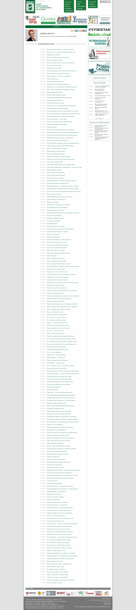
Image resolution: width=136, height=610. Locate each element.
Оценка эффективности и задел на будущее (57, 207)
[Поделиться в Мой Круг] (79, 31)
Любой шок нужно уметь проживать (55, 285)
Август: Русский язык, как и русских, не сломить (58, 440)
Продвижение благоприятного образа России (57, 183)
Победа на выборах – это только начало (56, 357)
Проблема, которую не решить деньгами (56, 346)
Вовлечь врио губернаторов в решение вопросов (58, 253)
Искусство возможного (61, 601)
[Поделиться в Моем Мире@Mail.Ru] (76, 31)
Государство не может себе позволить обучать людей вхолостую (62, 432)
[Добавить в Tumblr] (83, 31)
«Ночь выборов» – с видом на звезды (55, 363)
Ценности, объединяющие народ (54, 92)
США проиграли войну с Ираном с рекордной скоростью (101, 129)
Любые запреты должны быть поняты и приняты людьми (60, 558)
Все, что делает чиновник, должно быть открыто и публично (61, 338)
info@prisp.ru (107, 603)
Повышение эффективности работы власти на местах (59, 196)
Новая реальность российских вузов (55, 521)
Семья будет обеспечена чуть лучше (55, 81)
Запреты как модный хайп (53, 456)
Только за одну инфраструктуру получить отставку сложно (61, 164)
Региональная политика (39, 608)
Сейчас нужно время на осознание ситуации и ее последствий (61, 290)
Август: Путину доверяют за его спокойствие (57, 572)
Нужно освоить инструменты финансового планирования (60, 129)
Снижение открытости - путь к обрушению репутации (60, 507)
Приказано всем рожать (52, 389)
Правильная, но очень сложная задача (56, 226)
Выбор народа (51, 603)
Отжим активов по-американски (54, 483)
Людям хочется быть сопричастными (55, 301)
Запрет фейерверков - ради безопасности (56, 491)
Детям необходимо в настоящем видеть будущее (58, 542)
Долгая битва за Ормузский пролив (101, 108)
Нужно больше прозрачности (54, 387)
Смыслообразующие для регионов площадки (57, 108)
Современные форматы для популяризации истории (59, 376)
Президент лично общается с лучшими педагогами (59, 239)
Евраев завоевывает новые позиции (55, 566)
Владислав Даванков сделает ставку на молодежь (58, 328)
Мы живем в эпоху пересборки (54, 215)
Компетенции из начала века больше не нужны (58, 325)
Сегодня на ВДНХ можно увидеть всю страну (57, 349)
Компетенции (29, 601)
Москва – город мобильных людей (55, 312)
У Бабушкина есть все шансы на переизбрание (58, 277)
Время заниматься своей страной (54, 561)
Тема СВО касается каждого (53, 499)
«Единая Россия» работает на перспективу (57, 287)
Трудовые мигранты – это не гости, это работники (59, 76)
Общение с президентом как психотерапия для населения (60, 336)
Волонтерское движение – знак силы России (57, 505)
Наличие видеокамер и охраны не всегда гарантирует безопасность (63, 111)
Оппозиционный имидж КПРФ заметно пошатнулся (59, 97)
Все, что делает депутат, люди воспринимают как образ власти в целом (64, 191)
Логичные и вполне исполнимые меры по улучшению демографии (63, 188)
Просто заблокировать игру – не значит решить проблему (60, 116)
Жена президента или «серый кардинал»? (57, 430)
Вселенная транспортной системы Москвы (57, 314)
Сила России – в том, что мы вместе (55, 330)
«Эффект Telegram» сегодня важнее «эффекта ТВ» (101, 114)
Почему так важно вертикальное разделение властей (101, 126)
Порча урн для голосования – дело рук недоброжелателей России (62, 304)
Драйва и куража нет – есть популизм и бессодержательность (102, 111)
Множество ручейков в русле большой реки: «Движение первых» (62, 488)
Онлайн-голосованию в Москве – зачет (56, 550)
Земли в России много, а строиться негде (100, 101)
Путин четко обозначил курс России (55, 293)
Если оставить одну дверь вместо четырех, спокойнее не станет (62, 341)
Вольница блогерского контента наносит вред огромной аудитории (63, 132)
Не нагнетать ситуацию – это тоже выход (56, 119)
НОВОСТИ (67, 4)
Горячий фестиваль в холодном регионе (56, 199)
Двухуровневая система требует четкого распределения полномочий (63, 212)
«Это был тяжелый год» (52, 480)
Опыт (60, 599)
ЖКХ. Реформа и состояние (33, 604)
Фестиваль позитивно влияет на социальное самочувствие (61, 62)
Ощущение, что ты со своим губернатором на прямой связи (61, 105)
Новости (28, 599)
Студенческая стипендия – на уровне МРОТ (57, 577)
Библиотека (29, 608)
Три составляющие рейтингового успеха (56, 320)
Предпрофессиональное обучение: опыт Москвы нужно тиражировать (63, 470)
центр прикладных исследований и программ (44, 6)
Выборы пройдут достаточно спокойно (56, 151)
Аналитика (34, 599)
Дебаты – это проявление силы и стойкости (57, 148)
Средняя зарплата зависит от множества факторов (59, 156)
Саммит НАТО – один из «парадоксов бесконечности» (60, 392)
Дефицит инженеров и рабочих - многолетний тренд (59, 513)
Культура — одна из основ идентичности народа (58, 446)
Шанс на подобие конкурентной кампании (57, 451)
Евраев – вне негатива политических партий (57, 574)
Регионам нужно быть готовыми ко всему (57, 242)
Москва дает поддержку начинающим (56, 153)
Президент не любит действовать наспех (56, 403)
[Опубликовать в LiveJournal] (74, 31)
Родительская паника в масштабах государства (58, 454)
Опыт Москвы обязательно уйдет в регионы (57, 279)
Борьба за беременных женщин (54, 170)
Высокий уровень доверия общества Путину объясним (60, 531)
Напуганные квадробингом (53, 237)
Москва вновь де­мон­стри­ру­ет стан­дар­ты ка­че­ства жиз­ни (60, 478)
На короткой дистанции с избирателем (56, 569)
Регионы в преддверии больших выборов (56, 261)
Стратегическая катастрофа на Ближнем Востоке (101, 93)
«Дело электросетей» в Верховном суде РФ (100, 90)
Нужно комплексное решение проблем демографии (59, 379)
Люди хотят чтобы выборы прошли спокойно (57, 245)
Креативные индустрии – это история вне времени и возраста (61, 180)
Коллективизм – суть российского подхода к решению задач (61, 52)
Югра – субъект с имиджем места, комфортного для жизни (61, 89)
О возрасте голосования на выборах (55, 497)
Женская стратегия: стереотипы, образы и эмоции (58, 545)
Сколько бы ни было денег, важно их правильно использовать (61, 274)
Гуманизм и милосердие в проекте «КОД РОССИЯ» (59, 121)
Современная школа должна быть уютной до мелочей (59, 526)
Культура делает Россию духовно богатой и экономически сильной (62, 282)
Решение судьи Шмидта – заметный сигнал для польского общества (63, 266)
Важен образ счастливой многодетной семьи (57, 140)
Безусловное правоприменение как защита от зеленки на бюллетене (63, 296)
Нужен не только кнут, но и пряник (55, 178)
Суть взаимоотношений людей (54, 65)
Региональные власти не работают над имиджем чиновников (61, 448)
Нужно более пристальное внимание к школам (58, 435)
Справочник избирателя (40, 603)
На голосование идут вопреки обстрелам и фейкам (59, 539)
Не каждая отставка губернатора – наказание (57, 231)
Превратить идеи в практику (53, 54)
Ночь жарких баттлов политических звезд (57, 368)
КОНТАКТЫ (80, 8)
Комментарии (41, 599)
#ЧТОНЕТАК (60, 606)
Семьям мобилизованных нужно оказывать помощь (59, 534)
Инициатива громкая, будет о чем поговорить (57, 502)
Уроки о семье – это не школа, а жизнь (56, 317)
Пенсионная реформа (51, 608)
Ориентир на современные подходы (55, 218)
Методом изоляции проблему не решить (56, 95)
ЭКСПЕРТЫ (92, 4)
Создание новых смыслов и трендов (55, 103)
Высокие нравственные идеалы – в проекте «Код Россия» (60, 49)
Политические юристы (32, 606)
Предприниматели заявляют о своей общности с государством (61, 416)
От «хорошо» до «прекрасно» (54, 220)
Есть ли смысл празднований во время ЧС (57, 247)
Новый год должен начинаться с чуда (55, 333)
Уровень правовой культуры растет (55, 100)
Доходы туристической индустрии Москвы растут (58, 462)
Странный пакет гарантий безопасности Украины (58, 384)
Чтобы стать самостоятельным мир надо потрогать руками (60, 405)
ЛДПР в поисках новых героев (54, 494)
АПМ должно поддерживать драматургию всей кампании (60, 580)
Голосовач (60, 608)
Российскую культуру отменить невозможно (57, 360)
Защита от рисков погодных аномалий (56, 269)
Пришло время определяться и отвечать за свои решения (60, 438)
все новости (99, 118)
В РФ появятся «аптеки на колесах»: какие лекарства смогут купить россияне (102, 132)
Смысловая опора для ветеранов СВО (55, 172)
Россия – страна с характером (54, 352)
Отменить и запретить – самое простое (56, 459)
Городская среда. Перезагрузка (49, 604)
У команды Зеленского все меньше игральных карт (59, 510)
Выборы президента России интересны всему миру (59, 298)
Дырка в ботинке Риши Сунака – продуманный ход (59, 564)
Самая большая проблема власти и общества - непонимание (61, 553)
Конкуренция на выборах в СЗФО (102, 95)
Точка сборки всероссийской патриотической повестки (101, 105)
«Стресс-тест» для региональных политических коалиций (102, 86)
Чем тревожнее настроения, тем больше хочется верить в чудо (61, 344)
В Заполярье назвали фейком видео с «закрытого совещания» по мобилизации (102, 138)
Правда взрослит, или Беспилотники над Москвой (59, 413)
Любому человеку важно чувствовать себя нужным (59, 411)
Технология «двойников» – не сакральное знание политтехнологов (63, 373)
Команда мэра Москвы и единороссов (56, 258)
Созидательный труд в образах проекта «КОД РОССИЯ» (60, 145)
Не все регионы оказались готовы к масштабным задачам (60, 229)
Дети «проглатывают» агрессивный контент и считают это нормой (62, 421)
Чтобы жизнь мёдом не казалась (54, 582)
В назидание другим (52, 127)
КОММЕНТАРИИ (69, 10)
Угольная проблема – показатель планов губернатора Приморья (62, 523)
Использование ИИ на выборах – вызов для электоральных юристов (63, 143)
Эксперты (55, 599)
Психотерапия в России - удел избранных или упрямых (60, 486)
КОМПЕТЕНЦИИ (81, 6)
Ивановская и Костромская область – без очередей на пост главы (62, 475)
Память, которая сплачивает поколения (56, 175)
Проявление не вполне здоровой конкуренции (58, 84)
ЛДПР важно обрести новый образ (55, 443)
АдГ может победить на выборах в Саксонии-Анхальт (101, 135)
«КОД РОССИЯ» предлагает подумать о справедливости (60, 137)
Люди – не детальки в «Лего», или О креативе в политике (60, 365)
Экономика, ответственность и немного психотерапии (60, 547)
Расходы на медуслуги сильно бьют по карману (58, 73)
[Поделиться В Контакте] (86, 31)
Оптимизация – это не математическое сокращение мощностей (62, 86)
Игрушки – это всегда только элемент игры (57, 322)
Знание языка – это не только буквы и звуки (57, 271)
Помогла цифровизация (52, 78)
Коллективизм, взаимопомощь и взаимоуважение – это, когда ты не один (64, 167)
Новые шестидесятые (52, 255)
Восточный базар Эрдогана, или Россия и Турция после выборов (62, 419)
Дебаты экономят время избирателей (100, 98)
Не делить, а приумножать (53, 234)
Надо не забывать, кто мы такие (54, 194)
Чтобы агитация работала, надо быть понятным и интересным (61, 70)
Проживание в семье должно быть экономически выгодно (60, 159)
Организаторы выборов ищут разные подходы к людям (60, 381)
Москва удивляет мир (52, 223)
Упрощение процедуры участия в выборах (57, 124)
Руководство (92, 6)
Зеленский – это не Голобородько (55, 424)
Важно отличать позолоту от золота (55, 467)
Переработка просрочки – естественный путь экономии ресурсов (62, 555)
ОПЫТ (78, 4)
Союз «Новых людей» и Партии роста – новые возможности (61, 400)
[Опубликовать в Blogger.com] (72, 31)
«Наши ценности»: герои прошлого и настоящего (58, 204)
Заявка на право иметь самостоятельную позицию (58, 263)
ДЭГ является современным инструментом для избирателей (61, 395)
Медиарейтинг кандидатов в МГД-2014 (44, 601)
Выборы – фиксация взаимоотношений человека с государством (62, 306)
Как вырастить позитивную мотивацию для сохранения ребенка (62, 135)
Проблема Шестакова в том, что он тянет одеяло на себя (60, 518)
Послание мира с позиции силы (54, 464)
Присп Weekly (29, 603)
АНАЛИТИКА (68, 8)
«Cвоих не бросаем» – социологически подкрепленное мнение (62, 537)
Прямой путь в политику (53, 202)
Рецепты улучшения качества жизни (55, 210)
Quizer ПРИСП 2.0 (43, 606)
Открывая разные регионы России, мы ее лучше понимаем (61, 397)
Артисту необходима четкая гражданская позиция (58, 309)
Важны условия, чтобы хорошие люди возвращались (59, 472)
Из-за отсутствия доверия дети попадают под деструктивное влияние (63, 113)
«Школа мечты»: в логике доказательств (56, 354)
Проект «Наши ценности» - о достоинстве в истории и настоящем (62, 186)
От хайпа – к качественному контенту (56, 515)
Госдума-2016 (52, 606)
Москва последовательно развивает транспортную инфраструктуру (63, 371)
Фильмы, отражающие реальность (55, 60)
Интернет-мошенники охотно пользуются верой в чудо (60, 427)
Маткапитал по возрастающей (54, 68)
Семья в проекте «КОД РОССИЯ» (55, 162)
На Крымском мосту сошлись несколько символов (58, 529)
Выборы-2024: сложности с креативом (56, 250)
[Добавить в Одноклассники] (81, 31)
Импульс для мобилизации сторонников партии (58, 57)
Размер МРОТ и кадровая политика (55, 408)
